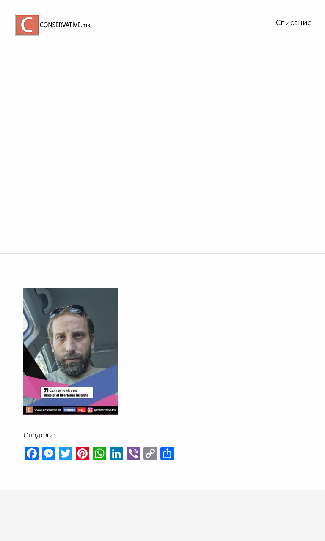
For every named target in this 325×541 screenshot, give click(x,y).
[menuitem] (294, 23)
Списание (294, 23)
